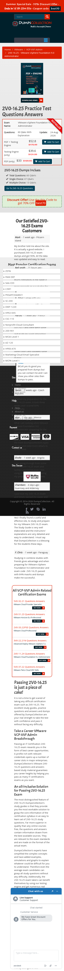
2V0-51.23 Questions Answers (29, 614)
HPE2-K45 (10, 312)
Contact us (20, 415)
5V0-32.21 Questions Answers (29, 601)
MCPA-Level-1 (12, 360)
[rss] (27, 512)
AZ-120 (9, 342)
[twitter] (32, 509)
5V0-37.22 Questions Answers (29, 666)
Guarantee (20, 392)
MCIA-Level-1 (12, 336)
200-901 (9, 330)
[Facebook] (26, 509)
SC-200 (9, 300)
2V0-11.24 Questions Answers (29, 653)
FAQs (17, 408)
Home (7, 49)
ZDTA (8, 270)
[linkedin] (44, 509)
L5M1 (8, 288)
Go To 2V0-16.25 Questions (19, 188)
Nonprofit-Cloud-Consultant (19, 324)
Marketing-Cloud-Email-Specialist (22, 354)
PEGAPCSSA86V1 (14, 294)
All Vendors (20, 388)
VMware (18, 49)
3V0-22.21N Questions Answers (30, 640)
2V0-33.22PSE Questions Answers (31, 627)
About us (19, 411)
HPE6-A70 (10, 348)
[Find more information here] (36, 928)
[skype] (38, 509)
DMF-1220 (10, 306)
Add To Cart (52, 142)
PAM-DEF (10, 276)
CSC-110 (9, 318)
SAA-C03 (9, 282)
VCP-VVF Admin (34, 49)
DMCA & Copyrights (24, 418)
